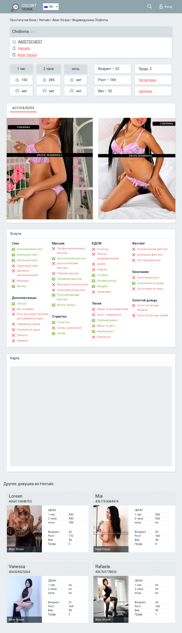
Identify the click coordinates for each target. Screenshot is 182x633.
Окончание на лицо (150, 288)
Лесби (61, 333)
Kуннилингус (105, 331)
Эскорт (22, 303)
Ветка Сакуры (66, 304)
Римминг (22, 340)
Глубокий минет (107, 320)
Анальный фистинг (150, 254)
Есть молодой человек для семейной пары (32, 316)
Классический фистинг (152, 249)
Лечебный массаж (69, 278)
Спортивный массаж (71, 290)
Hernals (44, 20)
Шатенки (145, 91)
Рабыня (102, 269)
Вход (168, 6)
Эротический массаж (71, 258)
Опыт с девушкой (109, 314)
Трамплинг (104, 291)
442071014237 (30, 42)
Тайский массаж (68, 273)
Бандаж (102, 286)
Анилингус (104, 337)
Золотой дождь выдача (148, 307)
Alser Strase (61, 20)
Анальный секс (27, 254)
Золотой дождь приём (152, 315)
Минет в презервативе (112, 309)
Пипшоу (22, 335)
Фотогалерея (23, 108)
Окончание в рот (148, 277)
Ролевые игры (107, 280)
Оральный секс (27, 260)
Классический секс (30, 249)
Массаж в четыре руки (72, 284)
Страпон (103, 275)
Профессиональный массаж (71, 250)
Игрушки (23, 280)
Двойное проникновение (27, 273)
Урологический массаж (67, 265)
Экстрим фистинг (149, 260)
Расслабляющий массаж (68, 297)
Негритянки (147, 80)
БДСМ (101, 264)
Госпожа (103, 249)
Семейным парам (28, 324)
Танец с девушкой (69, 327)
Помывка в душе (28, 329)
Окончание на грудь (150, 283)
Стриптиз (63, 322)
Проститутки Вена (23, 20)
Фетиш (21, 286)
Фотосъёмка (25, 309)
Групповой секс (27, 265)
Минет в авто (106, 325)
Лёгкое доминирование (108, 256)
